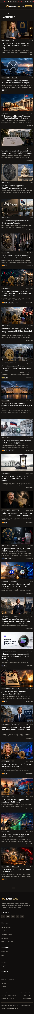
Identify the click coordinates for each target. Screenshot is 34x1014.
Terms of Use (5, 993)
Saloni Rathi (29, 160)
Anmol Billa (30, 55)
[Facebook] (17, 916)
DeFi (13, 40)
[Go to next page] (20, 888)
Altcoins (14, 77)
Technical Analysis (6, 934)
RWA (2, 955)
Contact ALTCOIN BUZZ (8, 999)
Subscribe (29, 6)
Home (2, 13)
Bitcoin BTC (6, 510)
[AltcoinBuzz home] (13, 6)
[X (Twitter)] (3, 916)
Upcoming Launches (7, 941)
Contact (3, 987)
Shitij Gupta (29, 195)
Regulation (6, 40)
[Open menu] (2, 6)
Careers (3, 983)
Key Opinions (5, 938)
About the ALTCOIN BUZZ (8, 996)
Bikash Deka (29, 90)
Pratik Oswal (29, 125)
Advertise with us (27, 999)
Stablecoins (16, 148)
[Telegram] (13, 916)
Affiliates (3, 976)
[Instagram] (22, 916)
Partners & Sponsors (7, 979)
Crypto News (5, 931)
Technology (4, 959)
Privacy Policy (28, 996)
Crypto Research (6, 927)
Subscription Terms (27, 993)
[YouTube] (8, 916)
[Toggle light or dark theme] (23, 6)
